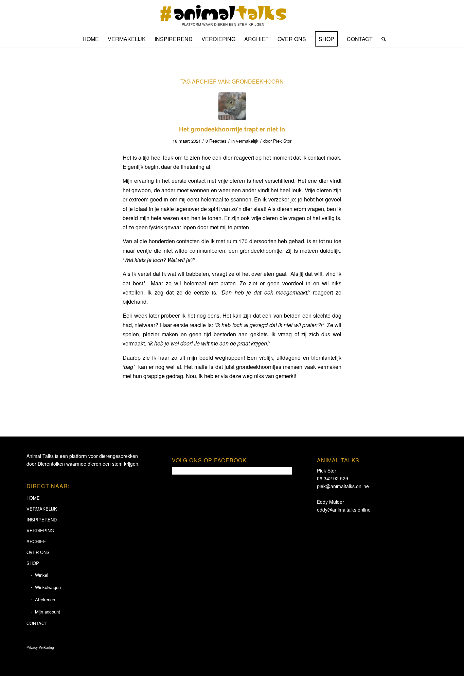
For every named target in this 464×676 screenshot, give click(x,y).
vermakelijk (247, 141)
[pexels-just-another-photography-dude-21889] (232, 106)
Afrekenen (45, 599)
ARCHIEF (36, 541)
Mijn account (47, 611)
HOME (33, 498)
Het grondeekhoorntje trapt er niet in (232, 129)
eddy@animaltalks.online (344, 509)
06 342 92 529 (332, 478)
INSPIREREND (41, 519)
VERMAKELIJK (41, 508)
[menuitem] (90, 39)
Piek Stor (282, 141)
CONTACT (36, 623)
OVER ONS (38, 552)
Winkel (41, 575)
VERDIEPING (40, 530)
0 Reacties (216, 141)
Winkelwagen (48, 587)
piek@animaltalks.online (343, 486)
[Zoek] (381, 39)
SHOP (32, 563)
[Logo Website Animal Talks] (232, 15)
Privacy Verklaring (40, 647)
